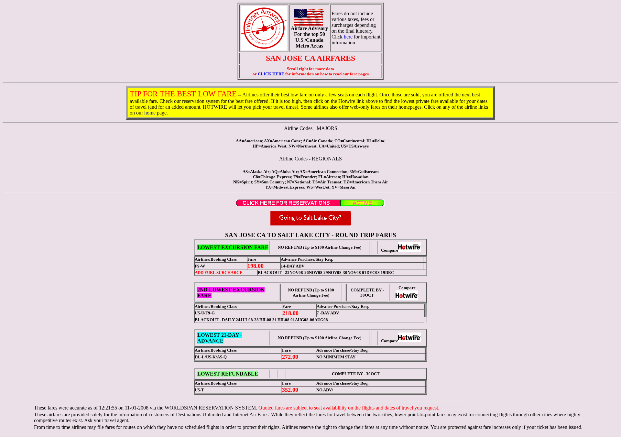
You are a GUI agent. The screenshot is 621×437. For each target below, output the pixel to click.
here (348, 36)
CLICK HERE (271, 73)
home (150, 112)
